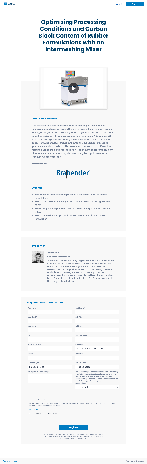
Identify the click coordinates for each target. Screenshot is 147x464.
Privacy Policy (33, 409)
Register (135, 4)
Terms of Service (69, 439)
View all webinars (10, 461)
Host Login (119, 4)
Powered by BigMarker (135, 461)
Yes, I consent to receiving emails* (45, 414)
